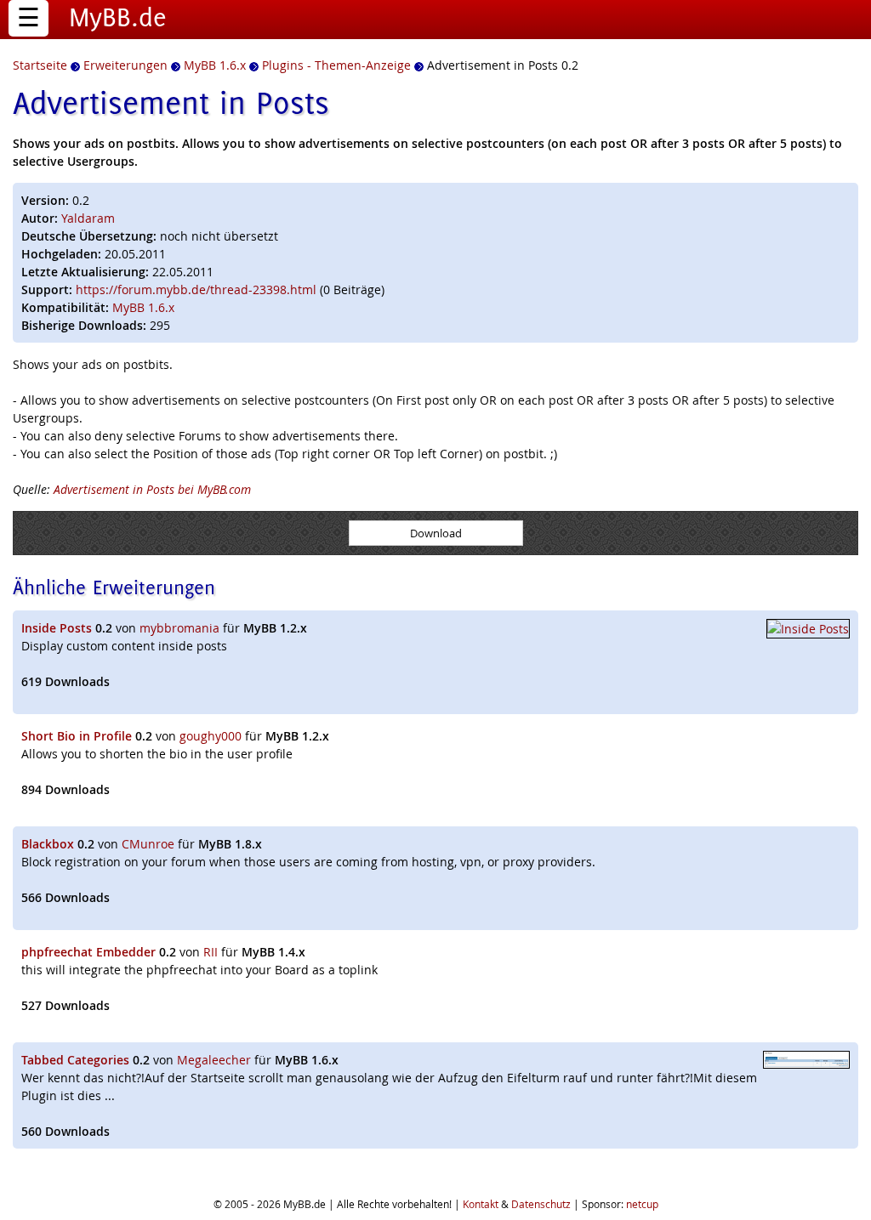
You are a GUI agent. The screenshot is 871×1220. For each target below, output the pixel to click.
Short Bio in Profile (76, 736)
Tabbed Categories (75, 1060)
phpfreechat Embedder (88, 952)
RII (210, 952)
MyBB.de (118, 17)
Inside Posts (56, 628)
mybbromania (179, 628)
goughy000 (210, 736)
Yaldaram (88, 218)
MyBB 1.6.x (143, 307)
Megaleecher (214, 1060)
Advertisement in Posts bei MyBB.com (152, 489)
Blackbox (47, 844)
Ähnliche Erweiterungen (114, 587)
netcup (642, 1204)
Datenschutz (541, 1204)
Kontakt (480, 1204)
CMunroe (148, 844)
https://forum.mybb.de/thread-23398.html (196, 289)
